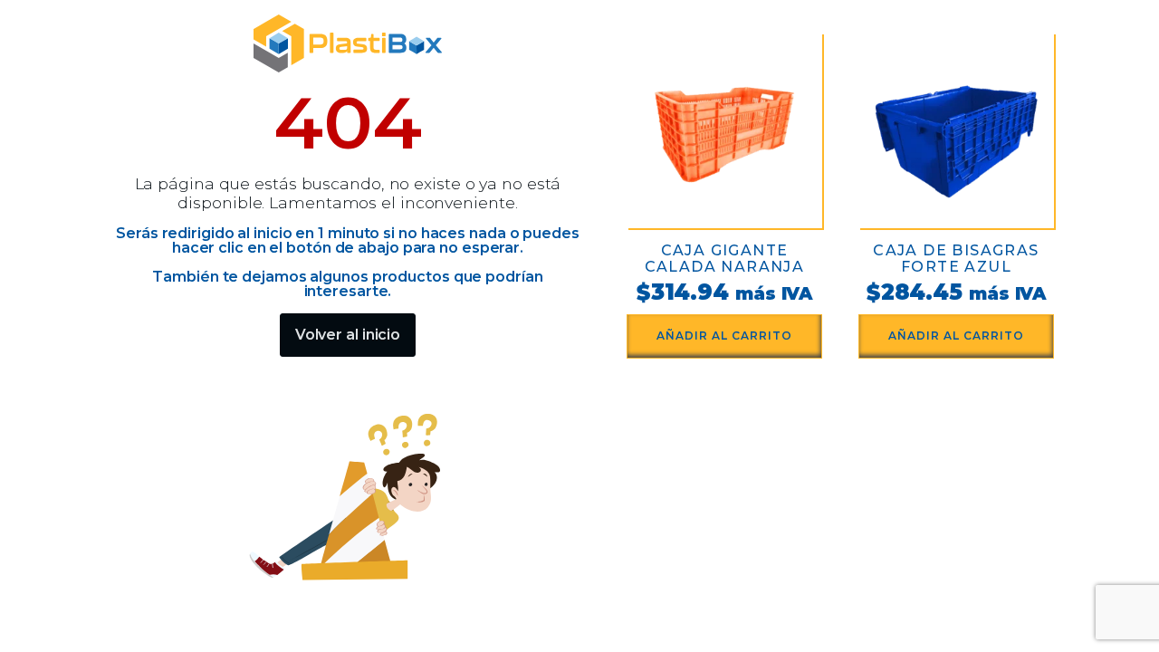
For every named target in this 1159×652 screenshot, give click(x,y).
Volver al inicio (347, 334)
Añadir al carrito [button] (724, 335)
